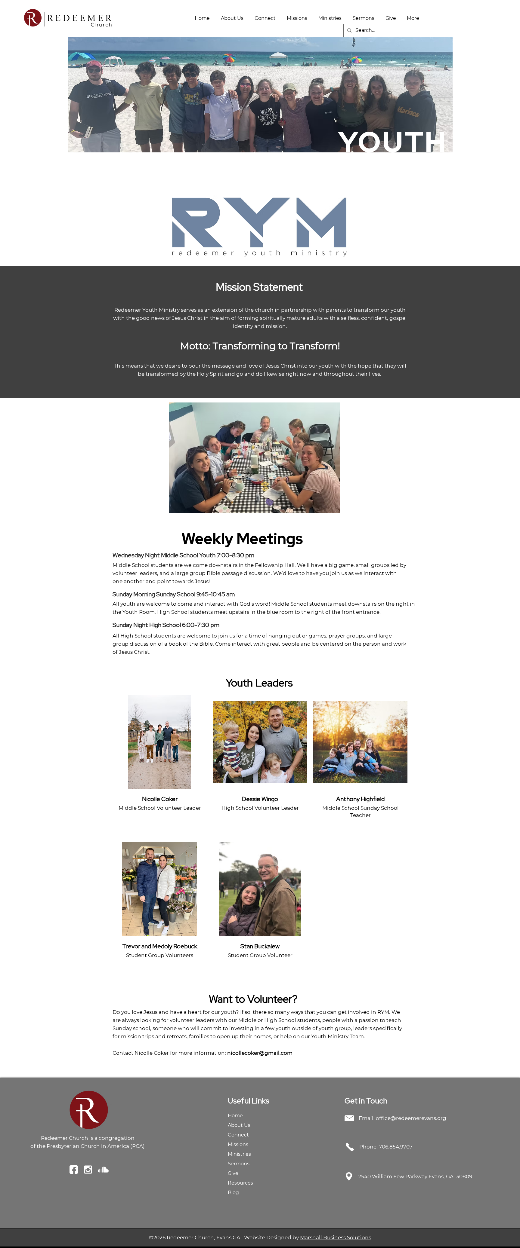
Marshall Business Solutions (335, 1237)
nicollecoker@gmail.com (259, 1053)
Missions (238, 1144)
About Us (239, 1125)
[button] (232, 18)
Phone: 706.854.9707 (386, 1147)
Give (233, 1173)
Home (235, 1115)
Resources (240, 1183)
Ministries (239, 1154)
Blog (233, 1192)
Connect (238, 1135)
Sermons (238, 1164)
